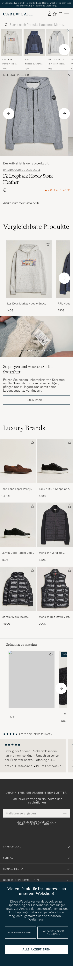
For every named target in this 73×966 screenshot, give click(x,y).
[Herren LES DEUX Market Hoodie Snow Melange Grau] (11, 42)
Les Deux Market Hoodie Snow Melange (26, 304)
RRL (27, 59)
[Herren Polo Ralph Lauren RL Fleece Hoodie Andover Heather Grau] (57, 42)
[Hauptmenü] (66, 14)
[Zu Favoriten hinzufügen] (47, 245)
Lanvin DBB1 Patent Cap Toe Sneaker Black (17, 553)
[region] (36, 755)
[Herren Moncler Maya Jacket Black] (18, 589)
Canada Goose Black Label (21, 170)
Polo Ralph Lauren (56, 60)
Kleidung (9, 75)
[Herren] (32, 679)
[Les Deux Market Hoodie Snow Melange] (29, 300)
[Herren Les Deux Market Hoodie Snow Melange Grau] (29, 269)
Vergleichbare (36, 226)
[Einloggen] (49, 14)
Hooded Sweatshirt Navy (33, 63)
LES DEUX (7, 59)
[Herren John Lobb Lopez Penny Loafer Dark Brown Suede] (18, 461)
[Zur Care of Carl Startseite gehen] (18, 14)
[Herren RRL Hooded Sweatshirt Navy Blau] (34, 42)
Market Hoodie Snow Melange (9, 63)
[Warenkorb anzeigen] (60, 14)
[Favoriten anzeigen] (55, 14)
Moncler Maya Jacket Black (14, 617)
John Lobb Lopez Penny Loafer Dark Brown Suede (17, 489)
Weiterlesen (36, 919)
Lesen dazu (34, 400)
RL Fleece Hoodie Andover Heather (56, 63)
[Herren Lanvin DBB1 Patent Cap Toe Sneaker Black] (18, 525)
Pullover (23, 75)
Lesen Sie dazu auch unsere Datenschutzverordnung (36, 823)
